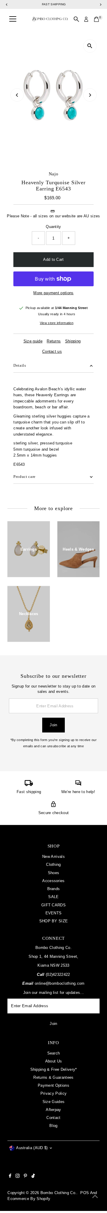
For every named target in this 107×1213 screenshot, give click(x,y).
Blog (53, 1125)
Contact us (52, 352)
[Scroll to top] (95, 1197)
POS (84, 1193)
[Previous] (17, 95)
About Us (53, 1061)
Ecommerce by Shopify (28, 1198)
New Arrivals (53, 856)
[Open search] (76, 19)
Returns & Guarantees (53, 1077)
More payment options (53, 293)
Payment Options (53, 1085)
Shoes (53, 873)
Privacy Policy (53, 1093)
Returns (54, 341)
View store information (56, 323)
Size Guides (54, 1101)
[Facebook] (10, 1177)
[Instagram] (17, 1177)
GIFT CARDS (53, 905)
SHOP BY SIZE (53, 921)
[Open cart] (96, 19)
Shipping (73, 341)
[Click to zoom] (90, 46)
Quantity (53, 226)
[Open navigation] (12, 19)
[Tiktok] (33, 1177)
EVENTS (53, 913)
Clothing (53, 864)
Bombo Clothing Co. (58, 1193)
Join (53, 725)
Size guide (33, 341)
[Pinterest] (25, 1177)
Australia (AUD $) (32, 1148)
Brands (53, 889)
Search (53, 1053)
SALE (53, 897)
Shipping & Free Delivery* (53, 1069)
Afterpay (53, 1109)
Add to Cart (53, 259)
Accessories (53, 881)
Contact (53, 1117)
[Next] (90, 95)
